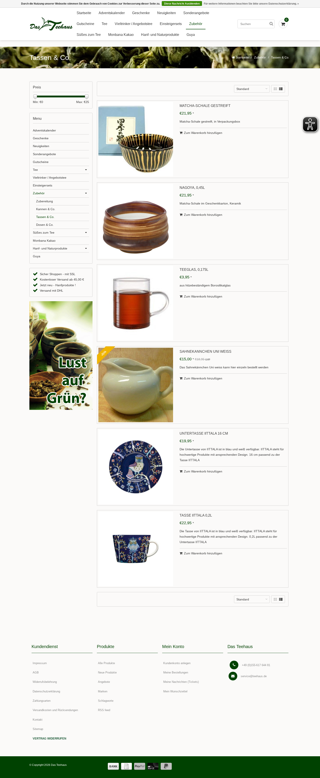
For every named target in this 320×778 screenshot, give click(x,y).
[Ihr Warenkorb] (283, 24)
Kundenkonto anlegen (176, 663)
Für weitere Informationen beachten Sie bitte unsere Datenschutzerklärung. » (251, 3)
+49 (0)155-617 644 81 (256, 665)
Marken (102, 691)
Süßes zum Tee (89, 35)
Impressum (40, 663)
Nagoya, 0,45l (192, 188)
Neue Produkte (107, 672)
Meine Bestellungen (175, 672)
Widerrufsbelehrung (45, 681)
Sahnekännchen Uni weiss (205, 351)
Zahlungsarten (42, 700)
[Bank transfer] (113, 766)
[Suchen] (271, 24)
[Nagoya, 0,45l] (135, 221)
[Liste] (281, 89)
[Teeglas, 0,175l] (135, 303)
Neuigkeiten (166, 13)
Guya (191, 35)
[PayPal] (139, 766)
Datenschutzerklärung (46, 691)
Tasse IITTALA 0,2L (196, 515)
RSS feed (104, 710)
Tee (104, 24)
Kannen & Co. (45, 209)
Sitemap (38, 729)
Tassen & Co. (45, 217)
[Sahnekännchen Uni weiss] (135, 385)
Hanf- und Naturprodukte (160, 35)
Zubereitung (44, 201)
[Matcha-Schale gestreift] (135, 139)
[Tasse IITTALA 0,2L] (135, 549)
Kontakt (37, 719)
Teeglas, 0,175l (194, 269)
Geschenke (141, 13)
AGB (36, 672)
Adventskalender (112, 13)
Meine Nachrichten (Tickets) (181, 681)
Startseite (84, 13)
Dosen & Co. (45, 224)
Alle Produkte (106, 663)
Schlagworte (105, 700)
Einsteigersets (171, 24)
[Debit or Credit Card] (152, 766)
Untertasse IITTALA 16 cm (204, 433)
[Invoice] (126, 766)
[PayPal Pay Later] (166, 766)
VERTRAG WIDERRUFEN (49, 738)
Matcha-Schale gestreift (205, 106)
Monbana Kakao (121, 35)
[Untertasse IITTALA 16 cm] (135, 467)
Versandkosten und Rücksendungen (55, 710)
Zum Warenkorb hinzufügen (203, 133)
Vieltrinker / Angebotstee (133, 24)
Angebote (104, 681)
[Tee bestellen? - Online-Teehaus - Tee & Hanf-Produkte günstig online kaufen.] (51, 24)
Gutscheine (85, 24)
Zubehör (195, 24)
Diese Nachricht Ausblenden (182, 3)
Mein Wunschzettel (175, 691)
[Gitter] (275, 89)
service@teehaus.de (254, 676)
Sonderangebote (196, 13)
